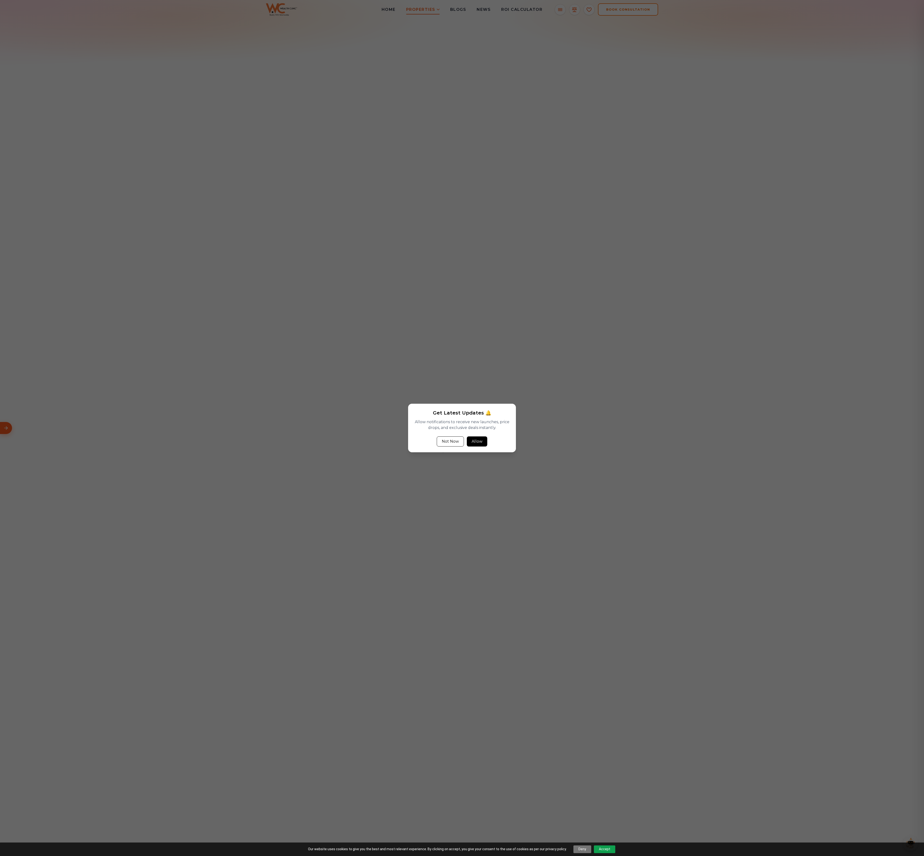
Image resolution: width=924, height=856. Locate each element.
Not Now (450, 441)
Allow (477, 441)
